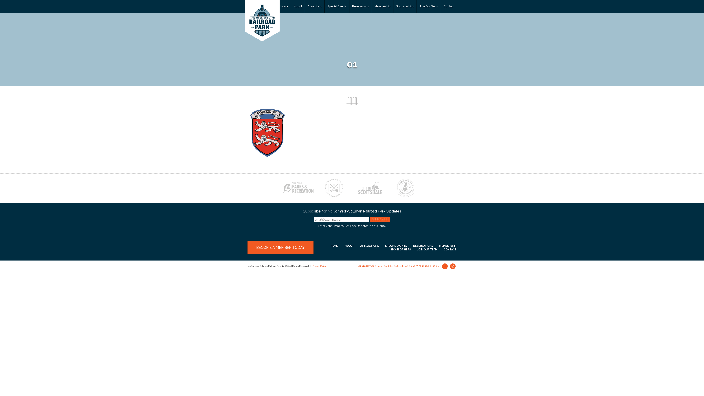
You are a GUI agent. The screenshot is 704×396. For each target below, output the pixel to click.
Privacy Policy (319, 266)
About (298, 6)
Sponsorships (405, 6)
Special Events (336, 6)
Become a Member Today (280, 247)
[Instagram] (452, 266)
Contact (449, 6)
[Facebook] (445, 266)
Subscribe (380, 219)
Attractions (315, 6)
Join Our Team (428, 6)
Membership (382, 6)
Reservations (360, 6)
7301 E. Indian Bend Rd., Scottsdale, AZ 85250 (392, 266)
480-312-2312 (434, 266)
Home (284, 6)
